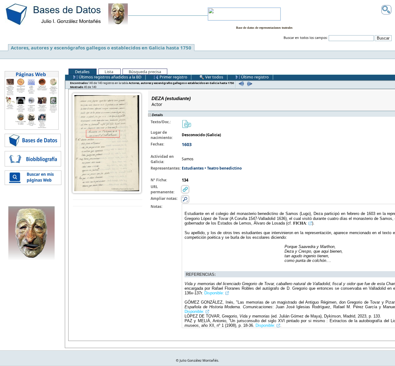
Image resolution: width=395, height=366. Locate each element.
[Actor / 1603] (107, 142)
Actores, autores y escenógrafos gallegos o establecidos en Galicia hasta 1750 (101, 47)
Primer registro (173, 77)
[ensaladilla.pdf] (186, 123)
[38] (240, 83)
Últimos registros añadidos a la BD (109, 77)
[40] (249, 83)
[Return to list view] (107, 203)
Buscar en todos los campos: (306, 38)
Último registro (254, 77)
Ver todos (213, 77)
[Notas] (185, 198)
